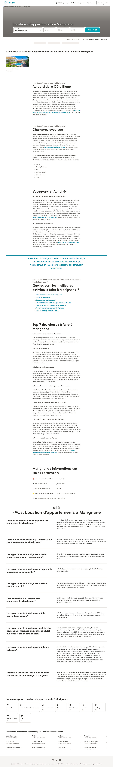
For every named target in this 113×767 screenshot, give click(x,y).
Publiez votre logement (77, 3)
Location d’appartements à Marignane (95, 39)
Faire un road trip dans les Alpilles (47, 311)
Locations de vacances (72, 39)
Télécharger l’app (63, 3)
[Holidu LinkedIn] (56, 760)
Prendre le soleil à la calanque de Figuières (50, 308)
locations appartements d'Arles (68, 242)
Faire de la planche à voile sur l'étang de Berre (51, 305)
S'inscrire (100, 3)
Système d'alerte (97, 764)
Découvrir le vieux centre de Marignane (49, 295)
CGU (52, 764)
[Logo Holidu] (13, 2)
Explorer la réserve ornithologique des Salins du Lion (53, 303)
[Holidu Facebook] (60, 760)
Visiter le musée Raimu (43, 297)
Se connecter (91, 3)
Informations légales (85, 764)
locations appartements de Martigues (44, 217)
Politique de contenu (71, 764)
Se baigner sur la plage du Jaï (45, 300)
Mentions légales (45, 764)
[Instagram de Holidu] (53, 760)
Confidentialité (60, 764)
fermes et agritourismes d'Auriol (54, 147)
